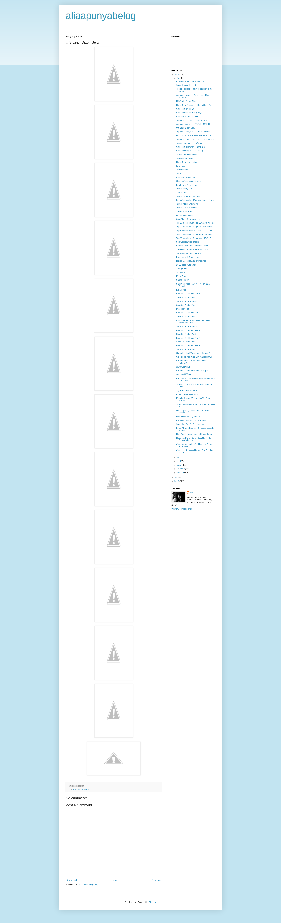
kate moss (180, 166)
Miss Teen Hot (182, 309)
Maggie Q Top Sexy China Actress (191, 420)
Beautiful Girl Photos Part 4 (188, 313)
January (180, 472)
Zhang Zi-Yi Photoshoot (186, 154)
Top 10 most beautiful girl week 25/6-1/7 (193, 238)
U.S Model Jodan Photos (187, 101)
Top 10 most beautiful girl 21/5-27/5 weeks (195, 223)
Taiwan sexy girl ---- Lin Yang (189, 143)
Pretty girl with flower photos (188, 257)
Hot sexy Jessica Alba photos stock (191, 261)
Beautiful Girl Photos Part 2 (188, 330)
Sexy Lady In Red (184, 211)
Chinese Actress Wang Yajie (188, 181)
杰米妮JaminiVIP (183, 367)
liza (191, 493)
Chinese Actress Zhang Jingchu (190, 113)
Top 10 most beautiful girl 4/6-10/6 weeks (194, 227)
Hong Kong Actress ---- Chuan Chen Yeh (194, 105)
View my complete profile (182, 509)
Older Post (156, 880)
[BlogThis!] (73, 785)
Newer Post (72, 880)
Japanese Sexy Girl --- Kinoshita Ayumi (193, 132)
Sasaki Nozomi (183, 280)
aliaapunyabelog (101, 15)
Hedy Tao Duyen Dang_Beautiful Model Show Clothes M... (193, 439)
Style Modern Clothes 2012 (188, 390)
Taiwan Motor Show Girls (187, 204)
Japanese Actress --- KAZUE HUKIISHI (193, 124)
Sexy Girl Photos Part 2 (186, 342)
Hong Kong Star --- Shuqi (187, 162)
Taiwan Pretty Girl (184, 189)
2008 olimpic (182, 170)
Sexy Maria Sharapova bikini (189, 219)
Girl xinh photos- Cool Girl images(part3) (194, 357)
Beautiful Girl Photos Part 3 (188, 338)
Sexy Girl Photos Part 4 (186, 316)
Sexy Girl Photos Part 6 (186, 305)
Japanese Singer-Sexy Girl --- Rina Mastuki (195, 139)
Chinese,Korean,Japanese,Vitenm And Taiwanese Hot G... (193, 321)
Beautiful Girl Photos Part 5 (188, 294)
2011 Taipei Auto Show (186, 265)
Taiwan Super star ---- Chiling (189, 196)
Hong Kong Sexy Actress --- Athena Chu (193, 135)
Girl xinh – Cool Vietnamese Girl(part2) (193, 353)
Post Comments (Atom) (88, 885)
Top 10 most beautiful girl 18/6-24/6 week (194, 234)
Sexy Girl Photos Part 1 (186, 349)
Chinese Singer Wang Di (187, 116)
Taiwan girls (181, 192)
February (181, 469)
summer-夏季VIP (183, 374)
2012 (176, 75)
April (179, 461)
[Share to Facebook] (79, 785)
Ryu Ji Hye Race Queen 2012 (189, 417)
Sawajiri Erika (182, 268)
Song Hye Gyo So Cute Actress (190, 424)
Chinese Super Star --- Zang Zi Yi (191, 147)
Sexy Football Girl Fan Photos (189, 253)
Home (114, 880)
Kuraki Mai (181, 290)
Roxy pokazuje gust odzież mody (190, 81)
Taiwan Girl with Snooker (187, 208)
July (179, 78)
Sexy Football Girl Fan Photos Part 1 (192, 246)
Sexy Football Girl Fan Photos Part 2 (192, 249)
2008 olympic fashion (185, 158)
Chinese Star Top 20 (185, 109)
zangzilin (180, 173)
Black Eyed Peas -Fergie (187, 185)
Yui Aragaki (181, 272)
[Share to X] (76, 785)
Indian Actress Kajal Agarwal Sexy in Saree (195, 200)
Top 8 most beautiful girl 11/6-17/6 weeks (194, 230)
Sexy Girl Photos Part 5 (186, 326)
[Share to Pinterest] (82, 785)
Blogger (152, 902)
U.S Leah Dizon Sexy (81, 789)
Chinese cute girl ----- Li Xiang (189, 151)
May (179, 457)
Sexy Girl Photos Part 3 (186, 334)
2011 (176, 477)
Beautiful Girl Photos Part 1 (188, 345)
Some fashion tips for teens (188, 85)
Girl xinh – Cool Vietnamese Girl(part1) (193, 371)
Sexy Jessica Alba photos (187, 242)
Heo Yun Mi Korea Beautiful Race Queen (194, 434)
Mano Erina (181, 276)
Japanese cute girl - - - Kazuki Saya (191, 120)
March (180, 465)
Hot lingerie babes (184, 215)
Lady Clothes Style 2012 (187, 394)
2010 (176, 481)
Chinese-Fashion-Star (186, 177)
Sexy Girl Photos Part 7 (186, 297)
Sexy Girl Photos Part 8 (186, 301)
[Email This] (70, 785)
